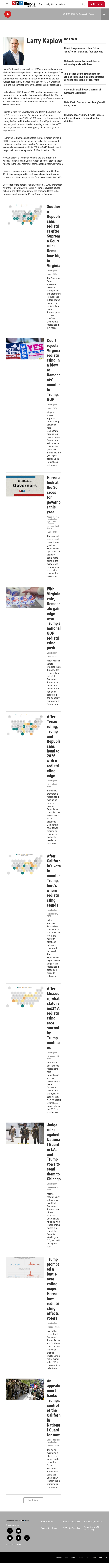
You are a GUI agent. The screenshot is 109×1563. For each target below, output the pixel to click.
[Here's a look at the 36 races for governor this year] (25, 485)
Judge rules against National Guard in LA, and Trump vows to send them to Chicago (54, 1151)
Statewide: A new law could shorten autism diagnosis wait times (82, 63)
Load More (33, 1500)
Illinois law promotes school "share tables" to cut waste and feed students (83, 50)
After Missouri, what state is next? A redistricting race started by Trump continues (53, 1018)
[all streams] (105, 14)
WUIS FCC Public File (71, 1522)
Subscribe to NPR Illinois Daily (92, 1528)
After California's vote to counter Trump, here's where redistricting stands (54, 881)
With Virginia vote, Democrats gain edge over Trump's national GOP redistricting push (54, 618)
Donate (97, 4)
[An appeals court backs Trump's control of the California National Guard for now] (25, 1389)
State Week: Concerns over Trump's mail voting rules (84, 104)
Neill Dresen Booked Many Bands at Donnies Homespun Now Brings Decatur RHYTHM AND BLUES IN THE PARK (84, 76)
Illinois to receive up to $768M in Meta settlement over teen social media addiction (84, 118)
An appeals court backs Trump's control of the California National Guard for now (54, 1407)
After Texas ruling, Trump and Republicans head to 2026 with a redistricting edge (53, 746)
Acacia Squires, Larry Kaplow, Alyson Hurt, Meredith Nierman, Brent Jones (53, 522)
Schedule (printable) (93, 1522)
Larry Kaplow (52, 270)
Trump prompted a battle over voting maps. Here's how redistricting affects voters (53, 1289)
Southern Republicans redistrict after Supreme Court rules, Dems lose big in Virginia (53, 236)
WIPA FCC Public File (71, 1528)
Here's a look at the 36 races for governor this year (54, 495)
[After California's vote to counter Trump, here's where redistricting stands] (25, 864)
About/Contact (47, 1522)
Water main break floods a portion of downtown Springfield (82, 91)
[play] (8, 14)
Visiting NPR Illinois (49, 1528)
